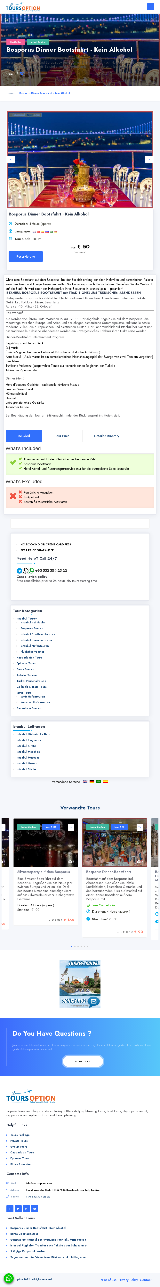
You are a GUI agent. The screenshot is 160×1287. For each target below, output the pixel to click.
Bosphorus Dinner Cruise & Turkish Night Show (85, 781)
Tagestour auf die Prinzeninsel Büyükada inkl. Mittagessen (48, 1257)
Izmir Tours (24, 693)
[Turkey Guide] (80, 977)
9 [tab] (89, 199)
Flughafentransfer (32, 652)
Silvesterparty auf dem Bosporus (43, 871)
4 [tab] (73, 199)
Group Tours (18, 1147)
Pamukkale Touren (29, 708)
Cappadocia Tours (22, 1152)
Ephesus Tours (26, 663)
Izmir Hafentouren (32, 696)
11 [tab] (95, 199)
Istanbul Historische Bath (33, 734)
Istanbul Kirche (26, 746)
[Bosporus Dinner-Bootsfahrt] (114, 842)
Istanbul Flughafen (29, 740)
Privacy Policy (128, 1280)
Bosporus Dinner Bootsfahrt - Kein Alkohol (92, 781)
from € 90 (119, 827)
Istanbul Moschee (28, 752)
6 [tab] (79, 199)
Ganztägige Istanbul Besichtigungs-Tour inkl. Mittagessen (48, 1240)
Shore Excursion (20, 1164)
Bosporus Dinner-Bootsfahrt (108, 871)
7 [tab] (82, 199)
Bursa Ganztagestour (24, 1234)
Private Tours (19, 1141)
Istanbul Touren (27, 618)
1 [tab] (64, 199)
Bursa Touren (25, 669)
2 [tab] (67, 199)
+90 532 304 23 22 (51, 570)
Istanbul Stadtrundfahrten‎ (37, 634)
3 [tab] (70, 199)
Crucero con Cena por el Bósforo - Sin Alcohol (105, 781)
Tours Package (20, 1135)
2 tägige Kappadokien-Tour (28, 1251)
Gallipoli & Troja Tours (32, 687)
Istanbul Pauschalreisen (36, 640)
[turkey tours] (23, 6)
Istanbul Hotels (27, 763)
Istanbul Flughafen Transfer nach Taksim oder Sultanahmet (48, 1245)
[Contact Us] (80, 1002)
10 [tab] (92, 199)
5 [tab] (76, 199)
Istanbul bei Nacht (32, 622)
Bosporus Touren (31, 628)
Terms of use (107, 1280)
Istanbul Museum (28, 758)
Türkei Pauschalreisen (31, 681)
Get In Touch (82, 1061)
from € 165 (51, 827)
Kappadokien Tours (29, 657)
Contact (146, 1280)
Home (9, 93)
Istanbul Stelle (26, 769)
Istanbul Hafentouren (34, 646)
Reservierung (25, 256)
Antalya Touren (27, 675)
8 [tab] (85, 199)
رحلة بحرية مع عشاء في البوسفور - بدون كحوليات (98, 781)
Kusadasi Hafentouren (35, 702)
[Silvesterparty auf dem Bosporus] (45, 842)
